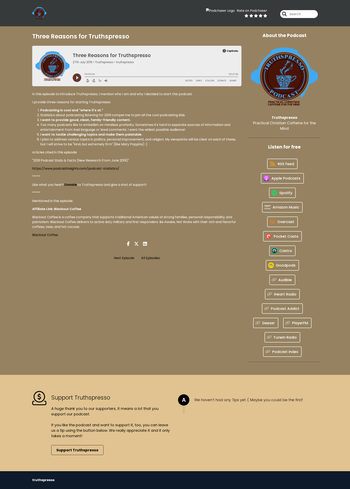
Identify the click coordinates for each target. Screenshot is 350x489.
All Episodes (150, 258)
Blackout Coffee (45, 235)
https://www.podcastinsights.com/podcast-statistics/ (75, 168)
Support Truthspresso (77, 450)
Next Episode (124, 258)
